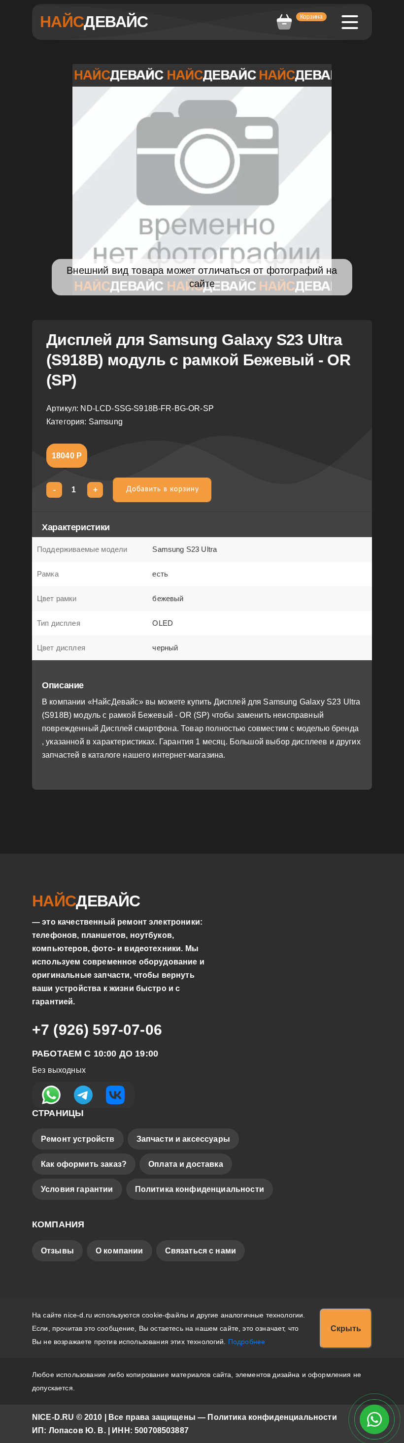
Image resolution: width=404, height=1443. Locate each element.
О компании (119, 1251)
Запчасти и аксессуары (183, 1139)
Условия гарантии (77, 1189)
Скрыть (346, 1328)
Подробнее (246, 1342)
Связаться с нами (200, 1251)
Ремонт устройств (78, 1139)
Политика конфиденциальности (199, 1189)
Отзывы (57, 1251)
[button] (300, 22)
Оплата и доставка (185, 1164)
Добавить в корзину (162, 489)
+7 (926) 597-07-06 (97, 1030)
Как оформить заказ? (84, 1164)
